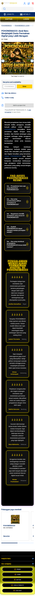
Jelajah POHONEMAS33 (13, 156)
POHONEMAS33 (10, 129)
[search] (17, 9)
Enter (24, 86)
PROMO (19, 570)
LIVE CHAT (19, 590)
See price (6, 536)
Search (4, 9)
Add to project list (19, 105)
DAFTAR (8, 19)
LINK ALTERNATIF (18, 585)
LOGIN (26, 19)
